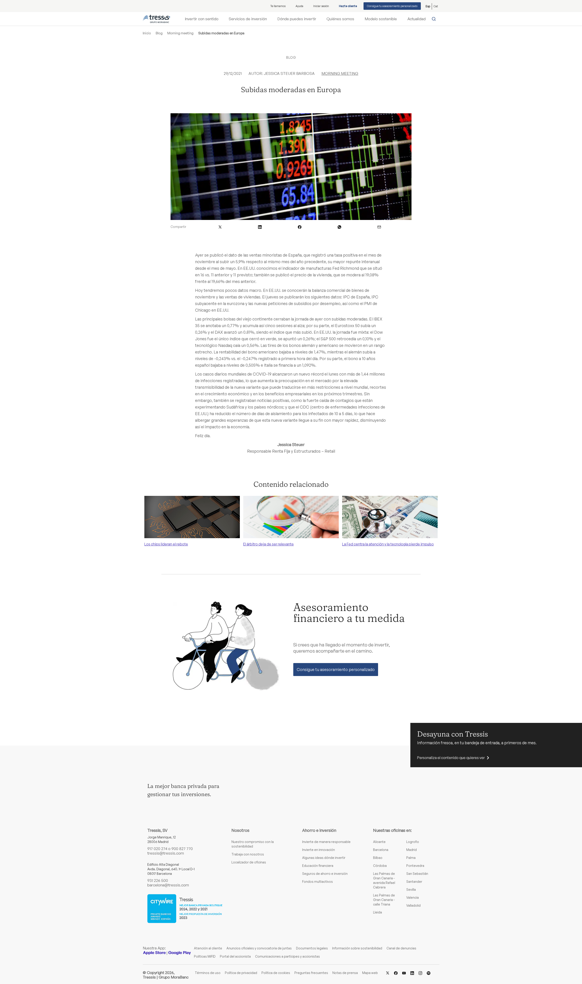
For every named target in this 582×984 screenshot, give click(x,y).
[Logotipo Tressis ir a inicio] (156, 19)
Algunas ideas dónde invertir (323, 858)
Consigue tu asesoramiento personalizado (392, 6)
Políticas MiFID (205, 956)
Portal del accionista (235, 956)
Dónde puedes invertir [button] (296, 19)
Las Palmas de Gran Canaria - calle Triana (384, 899)
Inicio (147, 33)
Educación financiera (317, 866)
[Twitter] (387, 972)
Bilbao (377, 858)
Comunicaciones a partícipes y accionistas (287, 956)
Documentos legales (312, 948)
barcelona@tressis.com (168, 885)
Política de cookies (275, 973)
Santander (414, 881)
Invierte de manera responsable (326, 842)
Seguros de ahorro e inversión (325, 874)
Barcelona (380, 850)
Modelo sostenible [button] (381, 19)
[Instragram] (420, 972)
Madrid (411, 850)
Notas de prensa (345, 973)
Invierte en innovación (318, 850)
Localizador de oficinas (248, 862)
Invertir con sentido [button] (201, 19)
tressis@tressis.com (165, 853)
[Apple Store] (154, 952)
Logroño (412, 842)
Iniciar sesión (321, 6)
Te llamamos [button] (278, 6)
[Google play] (179, 952)
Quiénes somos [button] (340, 19)
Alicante (379, 842)
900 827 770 (182, 848)
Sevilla (411, 889)
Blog (159, 33)
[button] (220, 226)
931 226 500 (157, 880)
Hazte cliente (348, 6)
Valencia (412, 897)
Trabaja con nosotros (247, 854)
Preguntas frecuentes (311, 973)
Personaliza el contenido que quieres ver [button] (451, 757)
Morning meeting (180, 33)
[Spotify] (428, 972)
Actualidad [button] (416, 19)
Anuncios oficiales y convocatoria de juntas (259, 948)
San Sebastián (417, 874)
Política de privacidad (241, 973)
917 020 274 (157, 848)
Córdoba (380, 866)
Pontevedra (415, 866)
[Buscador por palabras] (434, 18)
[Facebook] (396, 972)
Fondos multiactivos (317, 881)
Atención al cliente (208, 948)
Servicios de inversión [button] (248, 19)
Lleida (377, 912)
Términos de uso (208, 973)
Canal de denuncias (401, 948)
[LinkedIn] (412, 972)
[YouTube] (404, 972)
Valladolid (413, 905)
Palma (411, 858)
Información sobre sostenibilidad (357, 948)
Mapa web (370, 973)
